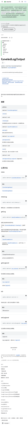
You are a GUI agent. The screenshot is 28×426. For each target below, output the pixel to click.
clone (4, 113)
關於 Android (4, 418)
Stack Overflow (4, 411)
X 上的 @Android (4, 383)
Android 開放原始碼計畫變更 (9, 17)
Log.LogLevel (10, 136)
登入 (25, 1)
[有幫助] (10, 38)
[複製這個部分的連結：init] (4, 291)
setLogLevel (6, 158)
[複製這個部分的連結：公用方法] (9, 168)
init (4, 149)
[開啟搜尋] (19, 1)
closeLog (5, 120)
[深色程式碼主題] (26, 176)
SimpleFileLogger (19, 82)
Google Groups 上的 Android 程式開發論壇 (10, 394)
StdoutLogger (5, 83)
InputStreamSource (12, 126)
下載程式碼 (3, 371)
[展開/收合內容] (10, 41)
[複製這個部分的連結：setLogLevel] (10, 318)
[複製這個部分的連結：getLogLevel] (10, 263)
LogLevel (7, 285)
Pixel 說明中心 (4, 404)
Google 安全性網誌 (5, 390)
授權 (17, 418)
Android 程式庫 (4, 366)
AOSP (2, 34)
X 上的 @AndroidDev (5, 385)
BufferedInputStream (15, 231)
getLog (4, 130)
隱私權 (21, 418)
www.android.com (5, 406)
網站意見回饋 (5, 420)
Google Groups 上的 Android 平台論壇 (9, 392)
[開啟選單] (2, 1)
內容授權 (18, 355)
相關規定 (3, 369)
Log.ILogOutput (12, 67)
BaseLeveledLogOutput (7, 79)
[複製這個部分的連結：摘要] (5, 102)
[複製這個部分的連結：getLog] (7, 212)
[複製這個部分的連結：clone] (5, 172)
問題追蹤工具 (4, 413)
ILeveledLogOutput (12, 110)
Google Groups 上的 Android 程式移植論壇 (10, 396)
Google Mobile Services (6, 408)
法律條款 (13, 418)
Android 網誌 (4, 387)
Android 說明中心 (5, 402)
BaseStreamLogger (6, 81)
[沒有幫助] (12, 38)
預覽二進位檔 (4, 373)
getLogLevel (6, 139)
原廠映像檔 (3, 375)
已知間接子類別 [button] (13, 81)
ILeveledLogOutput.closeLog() (13, 225)
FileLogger (4, 82)
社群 (9, 418)
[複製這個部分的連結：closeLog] (8, 197)
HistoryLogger (11, 82)
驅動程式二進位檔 (5, 377)
